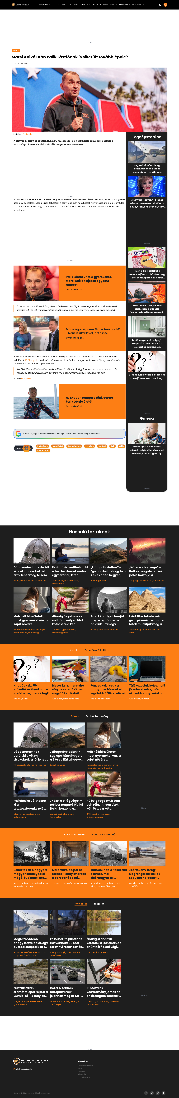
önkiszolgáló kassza (110, 1001)
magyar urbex (21, 883)
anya (42, 629)
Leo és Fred (151, 883)
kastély (29, 886)
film (77, 698)
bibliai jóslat (146, 580)
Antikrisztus (159, 580)
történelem (19, 886)
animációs (68, 698)
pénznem (105, 698)
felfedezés (40, 580)
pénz (97, 698)
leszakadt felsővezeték (25, 952)
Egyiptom (134, 629)
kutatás (30, 580)
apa (104, 580)
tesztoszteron (71, 580)
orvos (60, 580)
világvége (134, 580)
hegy (98, 580)
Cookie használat (84, 1077)
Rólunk (80, 1068)
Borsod (94, 883)
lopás (59, 952)
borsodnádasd (80, 883)
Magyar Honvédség (60, 1001)
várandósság (20, 632)
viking (16, 580)
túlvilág (94, 629)
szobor (141, 883)
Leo (159, 883)
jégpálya (67, 952)
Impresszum (82, 1071)
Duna (89, 952)
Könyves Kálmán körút (25, 955)
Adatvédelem (82, 1074)
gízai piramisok (147, 629)
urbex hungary (42, 883)
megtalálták (43, 450)
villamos (42, 952)
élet (101, 629)
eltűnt (96, 952)
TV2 (112, 446)
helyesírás (23, 698)
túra (92, 580)
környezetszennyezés (33, 1001)
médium (114, 629)
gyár (69, 883)
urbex (31, 883)
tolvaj (53, 952)
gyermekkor (69, 629)
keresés (104, 952)
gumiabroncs (20, 1004)
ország (137, 698)
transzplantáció (22, 629)
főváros (145, 698)
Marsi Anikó (58, 446)
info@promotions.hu (24, 1069)
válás (121, 446)
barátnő (102, 446)
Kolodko (133, 883)
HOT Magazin (31, 360)
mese (59, 698)
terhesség (33, 632)
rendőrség (55, 955)
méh (33, 629)
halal (106, 629)
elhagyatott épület (100, 886)
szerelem (89, 446)
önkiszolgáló (93, 1001)
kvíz (15, 698)
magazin (26, 378)
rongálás (133, 886)
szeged (17, 1001)
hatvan (76, 952)
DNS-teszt (57, 629)
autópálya (55, 1004)
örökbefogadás (60, 632)
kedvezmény (93, 1004)
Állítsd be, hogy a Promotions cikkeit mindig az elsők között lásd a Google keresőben (61, 433)
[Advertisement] (89, 26)
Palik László (42, 446)
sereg (74, 1001)
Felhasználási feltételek (85, 1065)
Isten (54, 580)
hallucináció (58, 583)
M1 (79, 1001)
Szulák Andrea (74, 446)
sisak (22, 580)
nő (37, 629)
